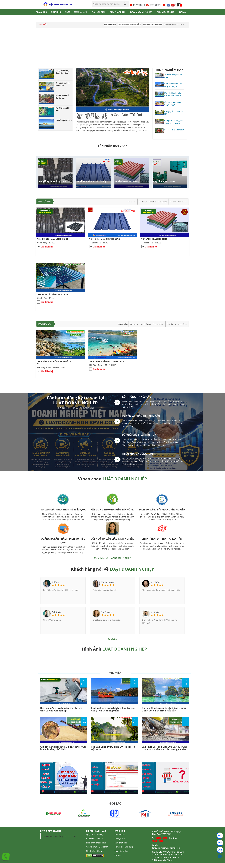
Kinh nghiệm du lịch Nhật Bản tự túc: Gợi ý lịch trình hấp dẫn (113, 709)
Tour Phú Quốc (145, 324)
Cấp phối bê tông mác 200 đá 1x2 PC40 (174, 121)
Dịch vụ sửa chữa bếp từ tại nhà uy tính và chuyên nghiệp (61, 709)
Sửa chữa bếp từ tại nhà (173, 75)
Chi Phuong (106, 612)
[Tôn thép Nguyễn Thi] (114, 813)
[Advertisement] (112, 48)
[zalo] (220, 843)
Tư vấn (117, 855)
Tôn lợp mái (44, 201)
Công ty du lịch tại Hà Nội (173, 112)
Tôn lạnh (173, 202)
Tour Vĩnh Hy (171, 324)
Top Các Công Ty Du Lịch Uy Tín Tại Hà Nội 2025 (113, 748)
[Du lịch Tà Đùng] (175, 813)
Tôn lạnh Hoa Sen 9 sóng (127, 181)
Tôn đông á (143, 202)
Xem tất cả (182, 202)
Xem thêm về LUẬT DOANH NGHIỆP (112, 558)
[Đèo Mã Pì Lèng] (112, 90)
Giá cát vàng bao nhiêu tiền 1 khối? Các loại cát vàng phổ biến (63, 748)
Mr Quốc (155, 612)
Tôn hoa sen (132, 202)
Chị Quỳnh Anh (108, 582)
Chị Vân (55, 582)
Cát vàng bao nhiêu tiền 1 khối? (173, 103)
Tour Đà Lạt (134, 324)
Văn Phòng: (168, 860)
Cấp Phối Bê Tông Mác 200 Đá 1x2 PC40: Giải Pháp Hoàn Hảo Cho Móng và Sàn (164, 748)
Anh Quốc (56, 612)
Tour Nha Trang (158, 324)
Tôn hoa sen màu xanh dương (91, 181)
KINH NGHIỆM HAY (169, 70)
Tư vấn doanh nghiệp (123, 846)
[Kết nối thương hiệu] (53, 813)
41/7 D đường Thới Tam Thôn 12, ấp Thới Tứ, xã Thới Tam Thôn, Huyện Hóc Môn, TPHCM (168, 855)
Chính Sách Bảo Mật (95, 851)
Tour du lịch (45, 323)
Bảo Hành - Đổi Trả (94, 838)
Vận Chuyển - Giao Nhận (97, 846)
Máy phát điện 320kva (164, 181)
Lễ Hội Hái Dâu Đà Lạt (174, 129)
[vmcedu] (145, 813)
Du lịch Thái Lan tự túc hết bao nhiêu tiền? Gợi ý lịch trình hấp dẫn (164, 709)
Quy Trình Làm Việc (95, 834)
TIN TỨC (115, 673)
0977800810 (139, 5)
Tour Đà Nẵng (123, 324)
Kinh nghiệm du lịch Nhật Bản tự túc (173, 85)
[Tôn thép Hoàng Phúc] (84, 813)
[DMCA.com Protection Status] (95, 855)
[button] (184, 172)
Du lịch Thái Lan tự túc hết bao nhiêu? (172, 94)
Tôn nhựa (152, 202)
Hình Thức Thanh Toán (96, 842)
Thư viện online (121, 851)
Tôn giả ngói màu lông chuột (53, 181)
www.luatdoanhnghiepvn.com (59, 836)
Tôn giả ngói (162, 202)
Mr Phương (156, 582)
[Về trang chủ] (57, 4)
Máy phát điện (120, 842)
